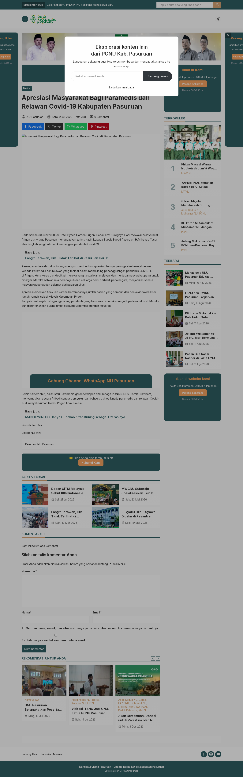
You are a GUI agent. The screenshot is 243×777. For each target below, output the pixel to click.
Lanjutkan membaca (121, 87)
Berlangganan (158, 76)
